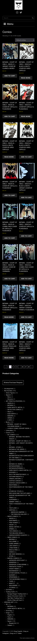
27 (25, 367)
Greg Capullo (18, 631)
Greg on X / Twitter (16, 633)
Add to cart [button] (9, 76)
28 (29, 367)
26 (22, 367)
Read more (25, 78)
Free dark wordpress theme (27, 638)
